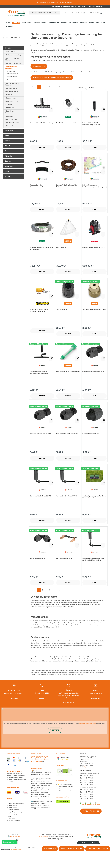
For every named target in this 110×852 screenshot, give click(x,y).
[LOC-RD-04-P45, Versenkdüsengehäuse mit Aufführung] (94, 103)
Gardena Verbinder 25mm (64, 558)
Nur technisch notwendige (71, 848)
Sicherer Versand (13, 788)
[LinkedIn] (97, 803)
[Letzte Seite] (59, 87)
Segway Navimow (44, 759)
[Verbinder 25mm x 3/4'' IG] (94, 352)
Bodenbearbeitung (12, 91)
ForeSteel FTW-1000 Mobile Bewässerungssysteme (39, 310)
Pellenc (33, 758)
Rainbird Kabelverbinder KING (66, 123)
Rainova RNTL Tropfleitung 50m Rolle (66, 186)
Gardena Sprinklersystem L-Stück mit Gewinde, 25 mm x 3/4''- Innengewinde (93, 559)
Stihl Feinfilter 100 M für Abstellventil (68, 371)
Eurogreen (39, 761)
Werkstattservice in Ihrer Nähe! (74, 6)
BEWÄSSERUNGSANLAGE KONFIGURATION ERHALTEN (52, 77)
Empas (47, 758)
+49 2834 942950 (88, 763)
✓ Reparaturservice (62, 788)
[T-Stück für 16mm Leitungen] (42, 103)
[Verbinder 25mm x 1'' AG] (68, 414)
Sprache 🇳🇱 (56, 6)
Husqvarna (38, 756)
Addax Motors (35, 759)
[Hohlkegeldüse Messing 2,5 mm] (94, 289)
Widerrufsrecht (12, 807)
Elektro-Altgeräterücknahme (16, 803)
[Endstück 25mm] (94, 414)
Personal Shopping (95, 6)
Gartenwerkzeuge (11, 119)
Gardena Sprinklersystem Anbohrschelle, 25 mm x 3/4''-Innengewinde (39, 373)
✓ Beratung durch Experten (65, 786)
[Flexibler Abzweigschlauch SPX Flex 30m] (42, 227)
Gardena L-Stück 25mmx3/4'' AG (66, 496)
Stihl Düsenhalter (62, 309)
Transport (9, 104)
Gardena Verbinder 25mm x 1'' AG (67, 434)
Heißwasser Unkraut (12, 122)
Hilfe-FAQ (11, 781)
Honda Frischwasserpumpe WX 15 (93, 247)
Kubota (33, 761)
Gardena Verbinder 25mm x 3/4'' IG (93, 371)
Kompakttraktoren (11, 88)
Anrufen (41, 698)
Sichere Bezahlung (13, 754)
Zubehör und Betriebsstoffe (9, 112)
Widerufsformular (13, 805)
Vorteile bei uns (61, 781)
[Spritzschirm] (68, 227)
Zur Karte (14, 698)
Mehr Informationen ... (17, 849)
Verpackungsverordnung (15, 811)
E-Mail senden (95, 698)
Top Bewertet (60, 754)
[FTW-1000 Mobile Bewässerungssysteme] (42, 289)
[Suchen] (56, 12)
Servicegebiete (36, 768)
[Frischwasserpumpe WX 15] (94, 227)
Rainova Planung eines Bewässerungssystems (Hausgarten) (94, 186)
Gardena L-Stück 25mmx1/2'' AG (40, 496)
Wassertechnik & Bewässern (11, 67)
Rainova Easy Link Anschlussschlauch (36, 186)
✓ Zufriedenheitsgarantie (64, 791)
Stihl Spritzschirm (62, 247)
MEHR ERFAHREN (39, 66)
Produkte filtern (13, 37)
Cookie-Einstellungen (14, 820)
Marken (7, 151)
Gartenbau (9, 94)
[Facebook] (83, 803)
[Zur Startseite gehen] (16, 12)
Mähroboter (9, 146)
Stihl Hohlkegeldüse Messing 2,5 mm (94, 309)
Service (7, 141)
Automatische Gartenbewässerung (12, 72)
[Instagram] (93, 803)
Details (42, 147)
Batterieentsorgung (13, 809)
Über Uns (8, 161)
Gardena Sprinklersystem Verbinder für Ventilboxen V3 (94, 497)
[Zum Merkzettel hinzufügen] (51, 109)
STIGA (38, 758)
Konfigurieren (50, 848)
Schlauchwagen (12, 80)
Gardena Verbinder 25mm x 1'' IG (40, 434)
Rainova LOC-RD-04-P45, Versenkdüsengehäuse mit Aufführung (91, 124)
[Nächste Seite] (56, 87)
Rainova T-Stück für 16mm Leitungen (42, 123)
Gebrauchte (9, 166)
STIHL (33, 756)
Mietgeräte (8, 156)
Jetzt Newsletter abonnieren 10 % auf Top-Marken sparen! (54, 2)
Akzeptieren (55, 730)
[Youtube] (87, 803)
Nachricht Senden (68, 702)
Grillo (43, 756)
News (7, 171)
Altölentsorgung (12, 814)
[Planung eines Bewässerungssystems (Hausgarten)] (94, 165)
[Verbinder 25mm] (68, 538)
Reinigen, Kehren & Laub (14, 63)
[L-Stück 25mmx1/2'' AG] (42, 476)
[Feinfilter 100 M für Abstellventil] (68, 352)
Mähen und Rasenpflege (13, 55)
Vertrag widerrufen (91, 811)
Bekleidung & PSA (12, 101)
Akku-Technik (10, 51)
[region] (55, 2)
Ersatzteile (9, 116)
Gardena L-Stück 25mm (37, 558)
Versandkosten (44, 836)
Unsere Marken (36, 754)
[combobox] (41, 12)
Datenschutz (11, 818)
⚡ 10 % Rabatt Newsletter (64, 784)
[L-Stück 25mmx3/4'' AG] (68, 476)
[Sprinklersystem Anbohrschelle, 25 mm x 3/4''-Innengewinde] (42, 352)
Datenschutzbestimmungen (87, 723)
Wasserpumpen (12, 76)
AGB (9, 816)
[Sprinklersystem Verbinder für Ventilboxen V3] (94, 476)
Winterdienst (10, 108)
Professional (9, 130)
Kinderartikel (10, 126)
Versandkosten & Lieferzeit (15, 777)
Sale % (7, 135)
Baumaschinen (11, 98)
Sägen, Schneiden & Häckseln (12, 59)
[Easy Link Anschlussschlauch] (42, 165)
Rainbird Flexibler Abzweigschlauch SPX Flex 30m (42, 248)
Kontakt (7, 176)
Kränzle (42, 758)
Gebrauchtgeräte (62, 797)
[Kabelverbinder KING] (68, 103)
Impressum (11, 801)
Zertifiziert (60, 765)
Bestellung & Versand (14, 771)
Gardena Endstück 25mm (90, 434)
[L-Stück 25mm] (42, 538)
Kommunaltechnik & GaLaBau (12, 84)
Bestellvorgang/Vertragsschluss (17, 779)
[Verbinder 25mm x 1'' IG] (42, 414)
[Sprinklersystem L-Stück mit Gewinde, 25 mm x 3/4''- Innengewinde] (94, 538)
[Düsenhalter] (68, 289)
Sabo (47, 756)
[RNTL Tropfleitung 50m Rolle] (68, 165)
